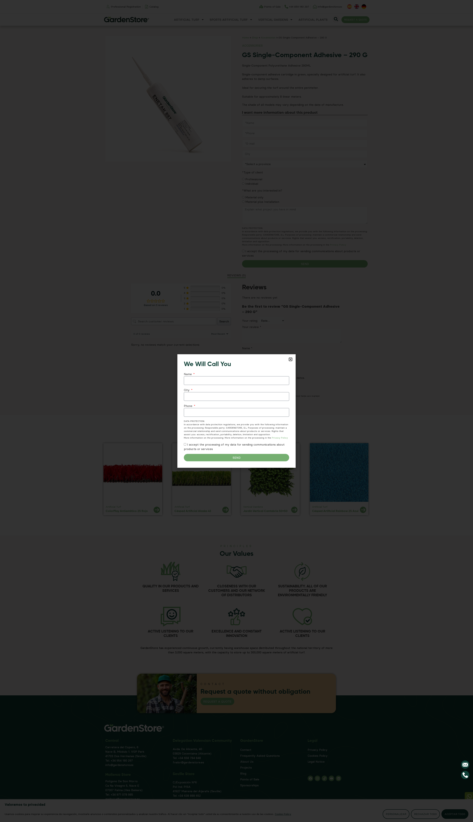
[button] (290, 359)
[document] (236, 411)
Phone (188, 406)
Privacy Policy (280, 437)
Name (188, 374)
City (187, 390)
